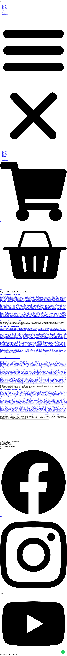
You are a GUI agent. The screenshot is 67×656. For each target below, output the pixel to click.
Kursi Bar (3, 6)
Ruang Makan (4, 8)
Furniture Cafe (4, 5)
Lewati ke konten (3, 0)
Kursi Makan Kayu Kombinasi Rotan (9, 326)
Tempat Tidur (4, 13)
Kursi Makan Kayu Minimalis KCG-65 (10, 358)
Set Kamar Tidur (5, 12)
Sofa (3, 11)
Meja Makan (4, 10)
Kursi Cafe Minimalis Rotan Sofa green (10, 294)
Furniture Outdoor (5, 14)
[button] (33, 83)
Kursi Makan (4, 9)
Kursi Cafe (4, 7)
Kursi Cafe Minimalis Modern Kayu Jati (10, 389)
